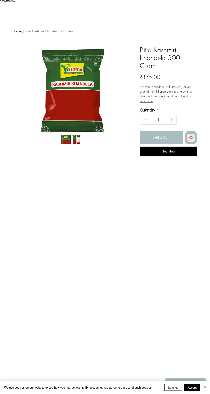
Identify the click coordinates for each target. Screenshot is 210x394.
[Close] (205, 387)
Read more (146, 101)
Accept (192, 387)
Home (17, 31)
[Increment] (172, 119)
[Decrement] (144, 119)
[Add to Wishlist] (191, 137)
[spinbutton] (158, 119)
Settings (173, 387)
